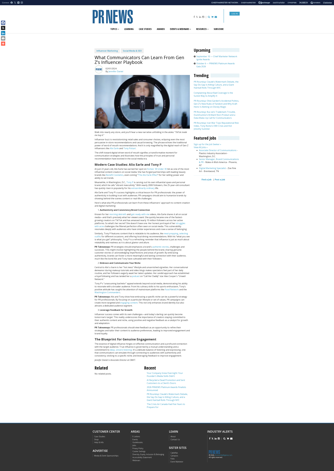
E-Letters (136, 436)
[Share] (3, 43)
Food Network (172, 289)
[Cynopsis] (292, 2)
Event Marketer (177, 461)
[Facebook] (3, 22)
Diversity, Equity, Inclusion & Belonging (148, 454)
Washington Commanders (107, 292)
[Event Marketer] (279, 3)
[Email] (3, 38)
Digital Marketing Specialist (212, 168)
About (173, 436)
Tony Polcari (129, 148)
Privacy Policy (137, 448)
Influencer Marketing (107, 50)
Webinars (136, 460)
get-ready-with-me (140, 214)
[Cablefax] (327, 2)
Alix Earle (114, 148)
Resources (201, 29)
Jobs (134, 445)
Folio (173, 458)
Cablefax (174, 453)
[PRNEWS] (122, 19)
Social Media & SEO (132, 50)
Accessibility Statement (142, 457)
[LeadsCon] (303, 2)
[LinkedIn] (3, 33)
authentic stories (160, 246)
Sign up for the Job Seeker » (207, 144)
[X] (3, 28)
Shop (96, 439)
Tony (129, 182)
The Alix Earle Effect (147, 175)
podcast (136, 276)
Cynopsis (174, 455)
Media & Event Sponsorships (106, 455)
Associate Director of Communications (217, 150)
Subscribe (219, 29)
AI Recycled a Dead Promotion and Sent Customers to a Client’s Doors (166, 382)
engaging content (129, 302)
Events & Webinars (180, 29)
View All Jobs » (201, 147)
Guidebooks (137, 442)
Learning (129, 29)
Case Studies (145, 29)
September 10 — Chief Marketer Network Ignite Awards (216, 58)
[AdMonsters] (315, 3)
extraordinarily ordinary (143, 188)
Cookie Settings (138, 451)
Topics (114, 29)
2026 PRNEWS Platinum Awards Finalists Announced (166, 389)
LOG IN (234, 13)
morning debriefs (117, 214)
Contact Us (175, 439)
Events (135, 439)
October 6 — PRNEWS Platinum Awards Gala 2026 (215, 65)
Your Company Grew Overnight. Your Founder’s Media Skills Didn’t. (165, 375)
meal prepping (171, 233)
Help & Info (99, 442)
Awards (161, 29)
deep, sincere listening (121, 349)
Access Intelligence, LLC (223, 455)
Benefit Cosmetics (114, 175)
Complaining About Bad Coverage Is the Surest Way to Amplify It (213, 94)
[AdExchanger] (264, 2)
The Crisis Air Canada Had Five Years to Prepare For (166, 406)
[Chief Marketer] (248, 2)
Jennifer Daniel (116, 71)
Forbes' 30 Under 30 (157, 169)
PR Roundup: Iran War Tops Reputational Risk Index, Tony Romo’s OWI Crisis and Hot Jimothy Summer (216, 126)
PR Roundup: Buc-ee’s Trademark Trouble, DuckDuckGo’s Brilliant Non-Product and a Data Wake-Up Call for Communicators (214, 114)
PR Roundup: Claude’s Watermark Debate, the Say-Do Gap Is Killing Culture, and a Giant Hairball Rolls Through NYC (167, 397)
